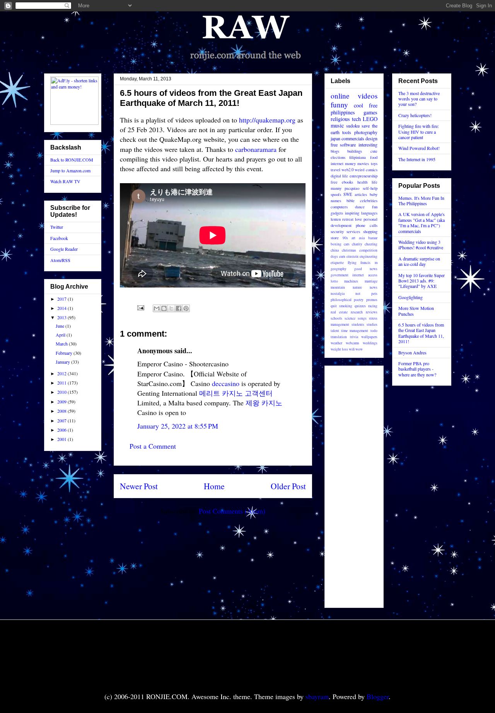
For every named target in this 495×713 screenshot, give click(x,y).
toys (374, 163)
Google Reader (64, 249)
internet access (364, 274)
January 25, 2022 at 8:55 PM (177, 426)
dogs (334, 256)
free (373, 105)
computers (339, 206)
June (60, 326)
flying (352, 262)
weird (359, 169)
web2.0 (347, 169)
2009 (62, 401)
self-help (370, 188)
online (340, 95)
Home (214, 486)
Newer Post (139, 486)
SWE (347, 194)
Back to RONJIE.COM (71, 160)
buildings (354, 151)
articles (361, 194)
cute (373, 151)
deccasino (225, 383)
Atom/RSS (60, 260)
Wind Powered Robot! (419, 148)
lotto (334, 281)
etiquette (337, 262)
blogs (335, 151)
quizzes (360, 305)
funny (339, 104)
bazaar (372, 237)
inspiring (352, 213)
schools (336, 318)
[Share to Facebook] (179, 308)
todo (373, 330)
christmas (349, 250)
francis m (368, 262)
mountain (338, 287)
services (353, 231)
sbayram (317, 696)
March (62, 343)
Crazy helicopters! (415, 115)
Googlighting (410, 297)
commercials (352, 138)
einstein (352, 256)
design (371, 138)
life (374, 182)
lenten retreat (342, 219)
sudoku (353, 126)
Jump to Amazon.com (70, 170)
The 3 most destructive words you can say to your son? (419, 98)
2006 (62, 430)
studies (372, 324)
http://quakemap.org (267, 119)
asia (362, 237)
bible (350, 200)
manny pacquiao (345, 188)
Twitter (56, 227)
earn (342, 256)
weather (336, 342)
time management (354, 330)
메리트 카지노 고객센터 (236, 393)
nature (357, 287)
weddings (370, 342)
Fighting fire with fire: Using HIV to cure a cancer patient (418, 131)
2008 (62, 411)
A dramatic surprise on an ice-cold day (419, 261)
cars (347, 244)
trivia (354, 336)
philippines (343, 112)
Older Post (288, 486)
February (64, 353)
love (358, 219)
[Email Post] (140, 306)
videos (367, 95)
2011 (62, 382)
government (339, 274)
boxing (336, 244)
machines (351, 281)
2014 (62, 308)
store (335, 237)
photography (365, 132)
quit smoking (341, 305)
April (61, 335)
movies (363, 163)
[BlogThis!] (164, 308)
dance (360, 206)
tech (356, 119)
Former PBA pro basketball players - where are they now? (417, 369)
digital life (339, 176)
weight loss (339, 349)
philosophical (341, 299)
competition (368, 250)
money (350, 163)
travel (335, 169)
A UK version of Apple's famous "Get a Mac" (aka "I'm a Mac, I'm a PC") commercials (421, 222)
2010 (62, 392)
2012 (62, 373)
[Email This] (156, 308)
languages (369, 213)
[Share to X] (171, 308)
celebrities (368, 200)
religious (340, 119)
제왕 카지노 (264, 402)
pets (374, 293)
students (358, 324)
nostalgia (338, 293)
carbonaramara (256, 149)
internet (337, 163)
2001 (62, 439)
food (373, 157)
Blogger (378, 696)
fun (374, 206)
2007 (62, 420)
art (353, 237)
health (362, 182)
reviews (371, 312)
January (63, 362)
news (373, 287)
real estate (339, 312)
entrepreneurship (363, 176)
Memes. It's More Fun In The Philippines (421, 200)
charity (357, 244)
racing (372, 305)
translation (339, 336)
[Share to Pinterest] (186, 308)
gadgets (337, 213)
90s (345, 237)
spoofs (336, 194)
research (357, 312)
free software (343, 144)
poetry (359, 299)
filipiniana (357, 157)
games (370, 112)
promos (371, 299)
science (350, 318)
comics (371, 169)
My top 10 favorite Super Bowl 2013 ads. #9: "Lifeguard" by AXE (421, 280)
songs (362, 318)
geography (338, 268)
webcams (352, 342)
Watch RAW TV (65, 181)
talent (335, 330)
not (357, 293)
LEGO (370, 119)
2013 (62, 317)
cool (358, 105)
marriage (371, 281)
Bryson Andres (412, 352)
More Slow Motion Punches (416, 311)
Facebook (59, 238)
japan (335, 138)
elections (338, 157)
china (335, 250)
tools (346, 132)
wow (359, 349)
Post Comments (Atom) (232, 511)
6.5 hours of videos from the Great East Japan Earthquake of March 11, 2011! (421, 333)
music (337, 125)
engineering (368, 256)
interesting (367, 144)
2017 (62, 299)
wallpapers (369, 336)
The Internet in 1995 (416, 159)
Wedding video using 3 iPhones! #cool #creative (420, 244)
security (337, 231)
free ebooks (342, 182)
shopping (370, 231)
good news (365, 268)
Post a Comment (153, 446)
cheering (371, 244)
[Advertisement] (354, 485)
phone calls (366, 225)
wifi (352, 349)
